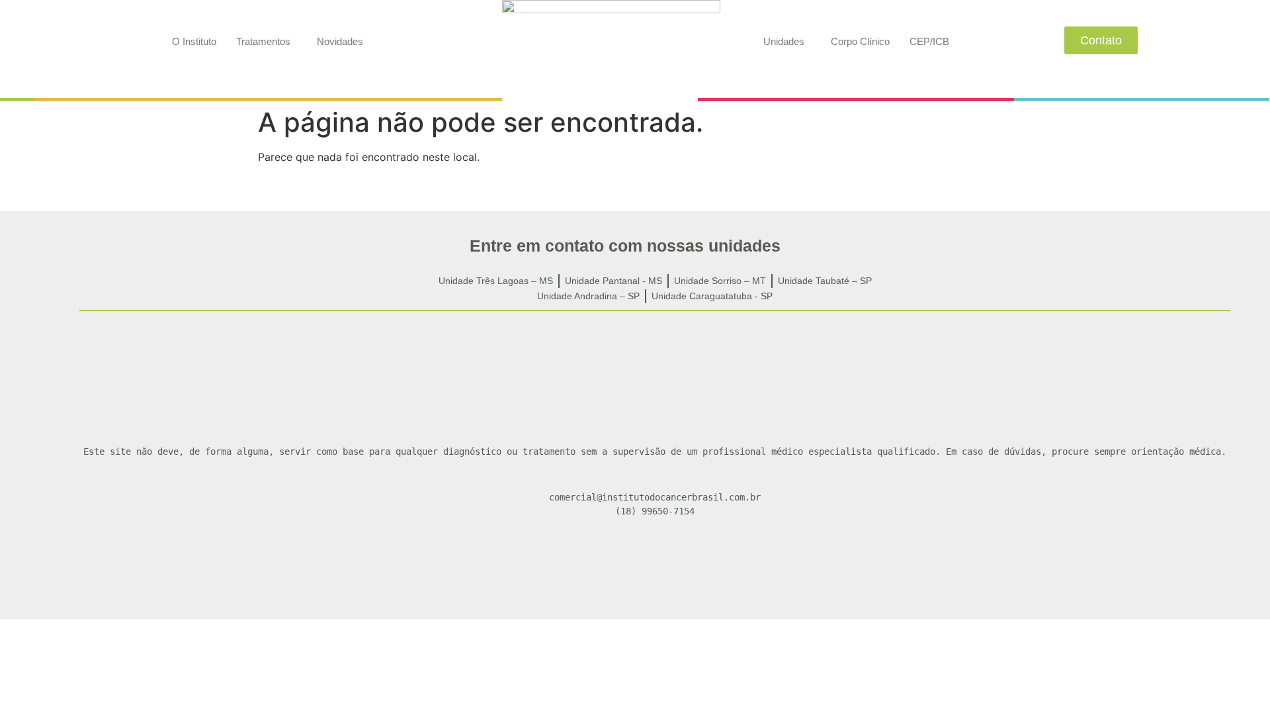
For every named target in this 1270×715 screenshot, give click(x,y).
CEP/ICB (929, 41)
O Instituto (194, 41)
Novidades (340, 41)
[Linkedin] (693, 560)
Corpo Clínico (860, 41)
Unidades (783, 41)
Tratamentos (263, 41)
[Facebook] (616, 560)
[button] (266, 41)
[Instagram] (655, 560)
